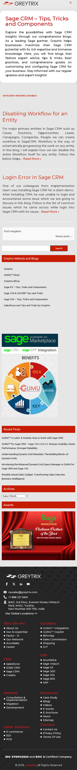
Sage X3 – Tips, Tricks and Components (25, 287)
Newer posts (64, 236)
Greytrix (8, 268)
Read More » (32, 158)
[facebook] (7, 584)
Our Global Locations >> (21, 613)
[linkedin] (21, 584)
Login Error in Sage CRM (33, 177)
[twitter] (14, 584)
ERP (43, 655)
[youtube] (28, 584)
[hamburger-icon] (70, 3)
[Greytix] (33, 576)
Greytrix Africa (12, 281)
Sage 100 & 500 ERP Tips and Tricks (23, 293)
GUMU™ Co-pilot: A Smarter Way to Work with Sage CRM (32, 437)
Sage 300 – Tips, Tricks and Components (26, 299)
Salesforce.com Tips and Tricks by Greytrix (27, 305)
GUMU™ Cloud (11, 274)
